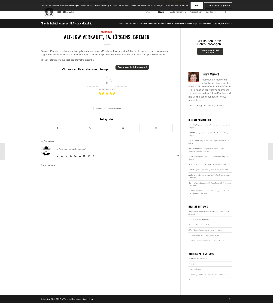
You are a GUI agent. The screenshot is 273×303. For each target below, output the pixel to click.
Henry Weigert (116, 108)
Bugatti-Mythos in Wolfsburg (198, 219)
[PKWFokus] (59, 12)
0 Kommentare (100, 108)
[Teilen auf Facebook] (57, 128)
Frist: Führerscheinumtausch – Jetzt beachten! (205, 230)
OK (196, 5)
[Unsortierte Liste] (80, 156)
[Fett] (57, 156)
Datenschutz (87, 299)
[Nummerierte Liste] (75, 156)
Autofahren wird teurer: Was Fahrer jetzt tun (204, 235)
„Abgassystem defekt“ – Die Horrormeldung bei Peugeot (206, 149)
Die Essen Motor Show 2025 (198, 224)
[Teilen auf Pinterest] (156, 128)
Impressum (76, 299)
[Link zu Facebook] (225, 299)
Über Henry (192, 264)
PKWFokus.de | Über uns (197, 258)
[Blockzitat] (84, 156)
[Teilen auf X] (90, 128)
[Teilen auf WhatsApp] (123, 128)
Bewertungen (106, 32)
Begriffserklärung (194, 269)
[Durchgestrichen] (71, 156)
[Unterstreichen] (66, 156)
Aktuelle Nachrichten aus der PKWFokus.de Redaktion (67, 23)
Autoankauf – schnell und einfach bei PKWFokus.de (207, 274)
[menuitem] (147, 12)
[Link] (93, 156)
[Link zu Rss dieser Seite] (229, 299)
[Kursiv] (62, 156)
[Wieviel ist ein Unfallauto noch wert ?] (2, 151)
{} (97, 155)
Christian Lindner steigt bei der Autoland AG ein (206, 240)
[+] (102, 155)
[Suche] (225, 12)
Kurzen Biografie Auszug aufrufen (206, 105)
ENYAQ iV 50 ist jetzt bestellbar (218, 164)
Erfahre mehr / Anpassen (218, 5)
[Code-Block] (88, 156)
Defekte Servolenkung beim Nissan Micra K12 (211, 169)
